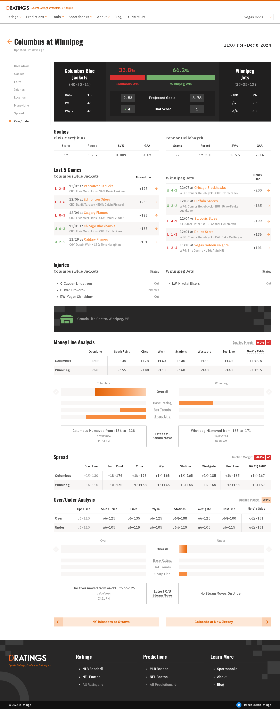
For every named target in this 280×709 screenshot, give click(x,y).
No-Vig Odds (255, 351)
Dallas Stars (203, 232)
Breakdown (22, 66)
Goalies (19, 74)
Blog (118, 17)
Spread (19, 113)
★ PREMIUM (136, 17)
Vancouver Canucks (99, 186)
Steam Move (162, 438)
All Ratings (91, 685)
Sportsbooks (79, 17)
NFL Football (92, 677)
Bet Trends (162, 410)
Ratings (12, 17)
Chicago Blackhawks (99, 226)
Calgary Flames (96, 213)
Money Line (21, 105)
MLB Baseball (93, 669)
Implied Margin (243, 342)
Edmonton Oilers (97, 199)
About (102, 17)
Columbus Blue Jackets (80, 74)
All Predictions (161, 685)
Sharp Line (162, 417)
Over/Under (22, 121)
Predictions (35, 17)
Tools (56, 17)
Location (20, 97)
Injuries (19, 90)
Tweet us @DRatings (257, 705)
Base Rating (162, 403)
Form (17, 82)
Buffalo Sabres (206, 201)
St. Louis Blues (206, 218)
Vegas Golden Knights (211, 245)
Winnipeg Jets (245, 74)
